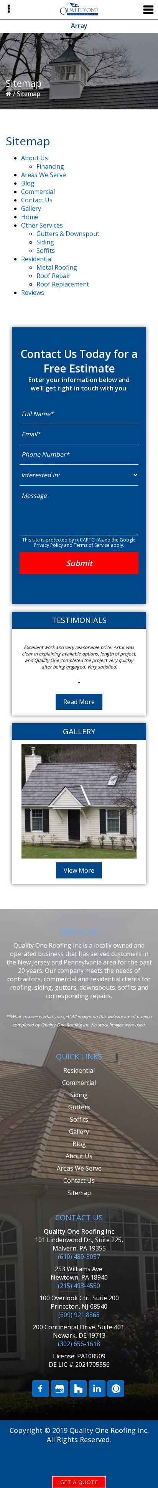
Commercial (38, 191)
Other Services (42, 225)
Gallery (31, 208)
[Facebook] (40, 1401)
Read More (79, 715)
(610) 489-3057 (79, 1269)
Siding (45, 242)
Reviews (32, 292)
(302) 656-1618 (79, 1357)
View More (79, 883)
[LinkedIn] (97, 1401)
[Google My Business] (59, 1401)
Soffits (45, 250)
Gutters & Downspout (67, 233)
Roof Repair (53, 276)
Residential (37, 259)
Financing (50, 166)
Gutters (79, 1120)
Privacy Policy (48, 545)
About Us (34, 158)
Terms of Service (92, 545)
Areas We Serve (43, 175)
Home (29, 217)
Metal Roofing (56, 267)
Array (79, 25)
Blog (28, 183)
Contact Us (37, 200)
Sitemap (79, 1206)
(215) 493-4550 (79, 1298)
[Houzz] (78, 1401)
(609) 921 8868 (79, 1328)
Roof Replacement (62, 284)
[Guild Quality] (115, 1401)
